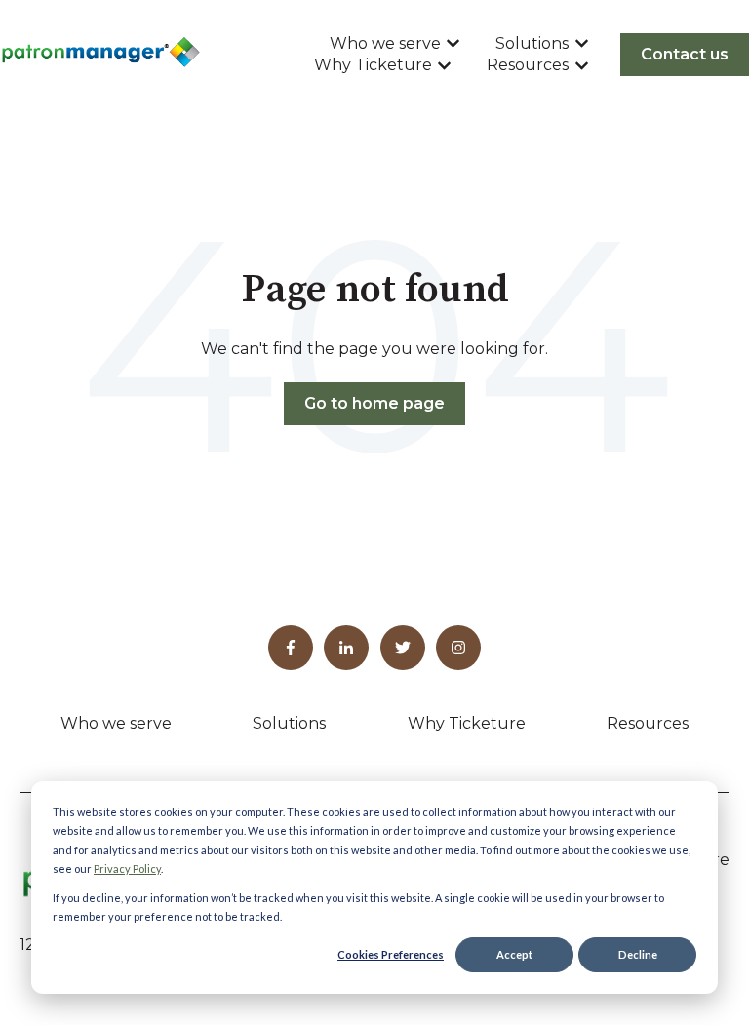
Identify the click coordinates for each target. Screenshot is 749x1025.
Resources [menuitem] (648, 723)
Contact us (685, 54)
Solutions (532, 43)
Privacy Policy (127, 868)
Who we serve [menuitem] (116, 723)
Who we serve (385, 43)
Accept (514, 954)
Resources (528, 65)
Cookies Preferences (390, 954)
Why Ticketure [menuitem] (467, 723)
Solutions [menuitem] (289, 723)
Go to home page (374, 403)
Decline (637, 954)
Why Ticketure (373, 65)
